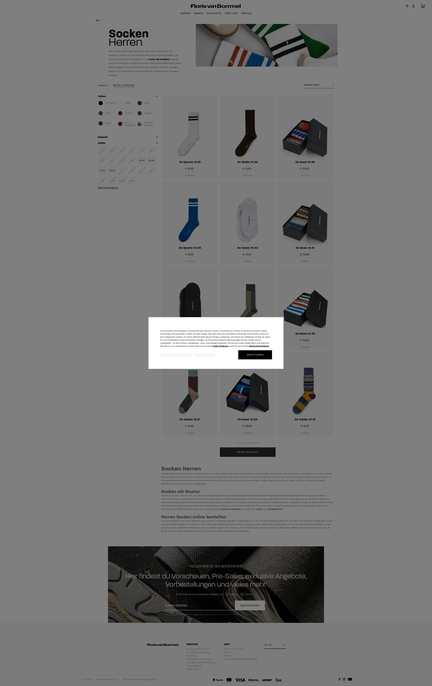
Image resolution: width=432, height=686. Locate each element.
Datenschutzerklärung (259, 346)
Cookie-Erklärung (220, 346)
